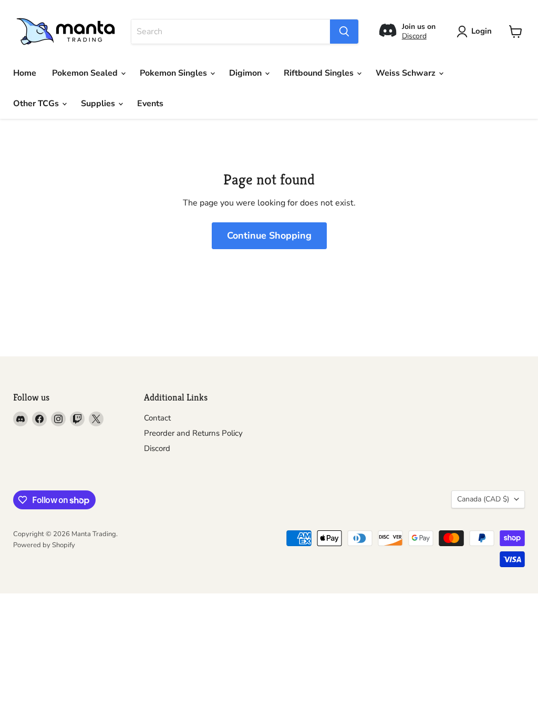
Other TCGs (37, 103)
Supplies (99, 103)
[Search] (344, 31)
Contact (157, 418)
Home (24, 73)
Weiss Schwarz (407, 73)
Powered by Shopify (44, 545)
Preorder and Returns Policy (193, 433)
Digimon (246, 73)
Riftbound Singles (320, 73)
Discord (414, 36)
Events (150, 103)
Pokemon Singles (174, 73)
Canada (483, 499)
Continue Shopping (269, 235)
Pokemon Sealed (86, 73)
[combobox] (230, 31)
